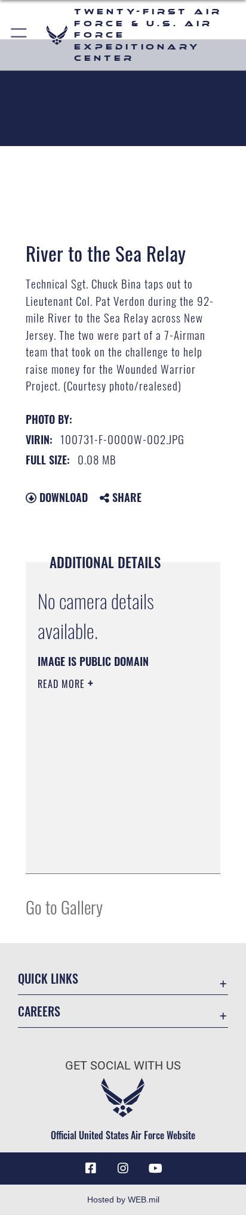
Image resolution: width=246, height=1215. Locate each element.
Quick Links (48, 978)
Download (62, 497)
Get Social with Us (123, 1066)
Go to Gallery (64, 906)
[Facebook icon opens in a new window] (91, 1168)
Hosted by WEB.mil (123, 1199)
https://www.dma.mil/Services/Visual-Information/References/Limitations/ (110, 851)
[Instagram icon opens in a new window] (123, 1168)
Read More (63, 684)
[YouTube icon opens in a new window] (155, 1168)
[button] (19, 35)
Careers (39, 1011)
